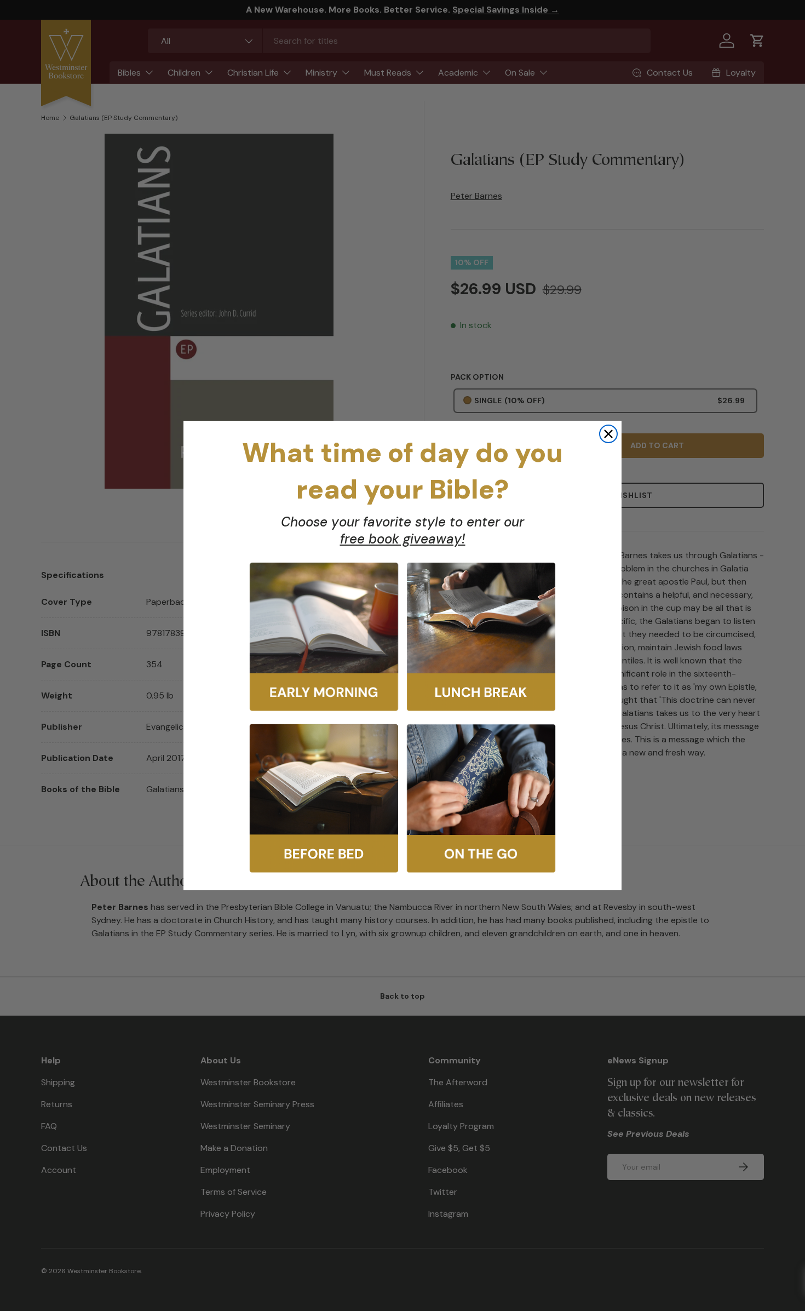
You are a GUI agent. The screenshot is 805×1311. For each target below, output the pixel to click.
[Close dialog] (608, 434)
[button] (324, 637)
